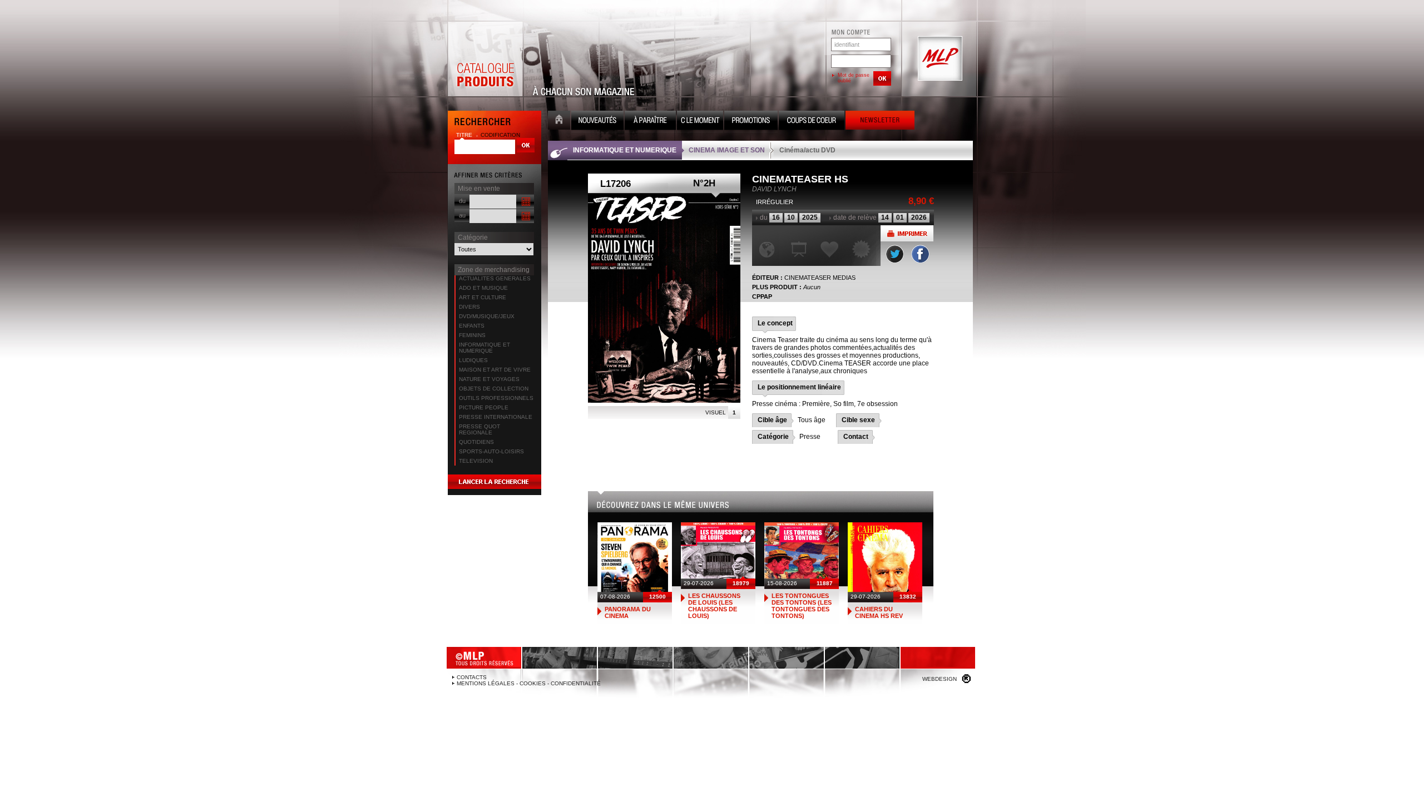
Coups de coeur (811, 121)
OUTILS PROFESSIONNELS (496, 398)
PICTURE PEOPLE (483, 407)
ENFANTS (471, 326)
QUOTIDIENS (476, 442)
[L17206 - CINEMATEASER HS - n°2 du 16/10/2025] (664, 298)
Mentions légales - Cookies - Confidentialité (529, 683)
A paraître (650, 121)
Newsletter (880, 121)
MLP (939, 59)
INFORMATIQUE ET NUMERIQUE (484, 348)
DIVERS (469, 307)
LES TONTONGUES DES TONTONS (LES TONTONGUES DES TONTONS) (802, 605)
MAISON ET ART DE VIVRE (495, 370)
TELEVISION (476, 461)
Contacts (472, 677)
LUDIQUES (473, 360)
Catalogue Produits (485, 59)
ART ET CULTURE (482, 297)
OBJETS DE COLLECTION (493, 388)
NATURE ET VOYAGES (489, 379)
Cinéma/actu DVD (807, 150)
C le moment (700, 121)
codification (500, 135)
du (462, 200)
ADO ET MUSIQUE (483, 288)
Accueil (559, 121)
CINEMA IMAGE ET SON (727, 150)
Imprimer (907, 233)
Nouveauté (597, 121)
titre (465, 135)
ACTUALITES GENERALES (495, 278)
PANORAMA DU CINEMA (628, 612)
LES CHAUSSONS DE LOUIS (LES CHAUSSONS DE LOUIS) (714, 605)
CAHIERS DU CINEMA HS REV (879, 612)
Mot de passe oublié (853, 77)
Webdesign (939, 679)
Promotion (751, 121)
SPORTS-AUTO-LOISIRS (491, 451)
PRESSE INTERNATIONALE (495, 417)
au (462, 215)
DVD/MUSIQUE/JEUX (487, 316)
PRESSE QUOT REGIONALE (479, 429)
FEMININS (472, 335)
